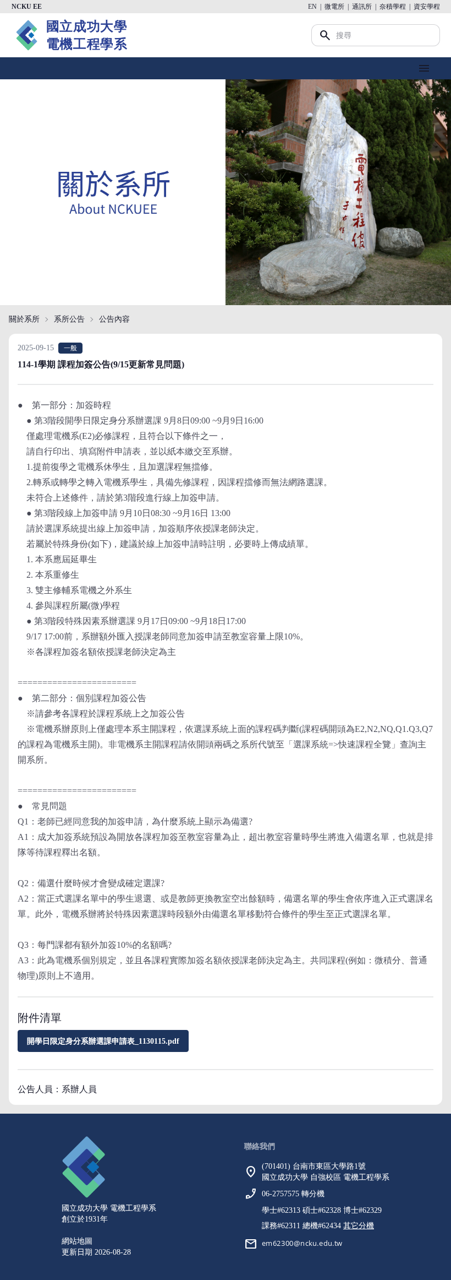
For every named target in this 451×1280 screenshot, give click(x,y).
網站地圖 (77, 1241)
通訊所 (362, 6)
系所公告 (69, 319)
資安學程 (427, 6)
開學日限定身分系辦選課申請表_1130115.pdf (103, 1041)
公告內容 (114, 319)
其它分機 (358, 1226)
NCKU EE (27, 6)
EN (312, 6)
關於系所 (24, 319)
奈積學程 (393, 6)
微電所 (334, 6)
